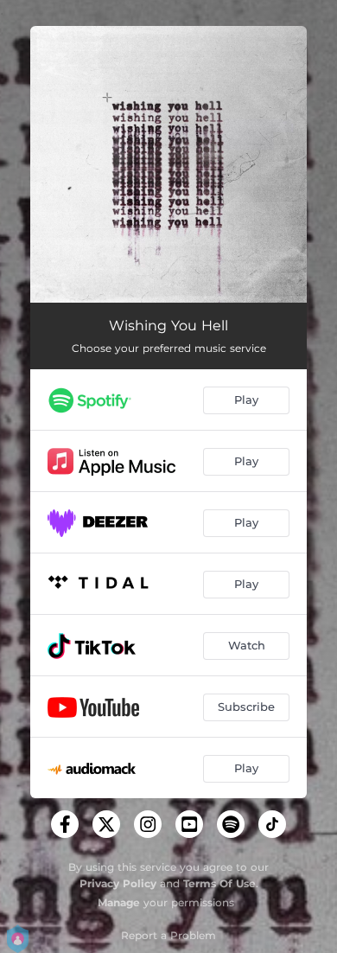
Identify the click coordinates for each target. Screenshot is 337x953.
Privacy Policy (117, 883)
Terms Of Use (219, 883)
